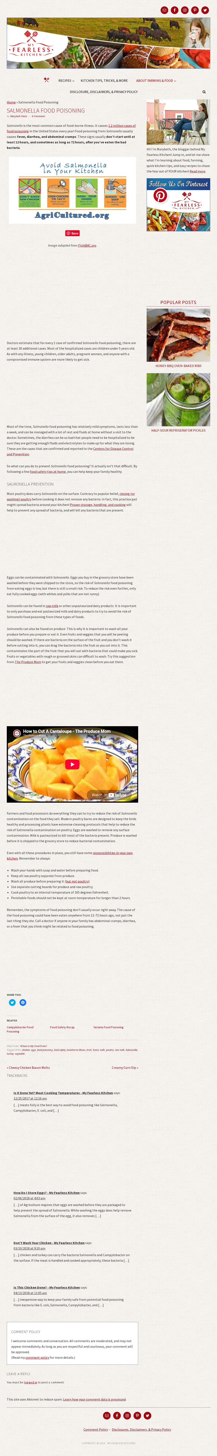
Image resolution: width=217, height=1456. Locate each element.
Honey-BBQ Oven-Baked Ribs (179, 366)
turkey (10, 1053)
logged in (30, 1382)
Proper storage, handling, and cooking (98, 505)
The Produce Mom (28, 662)
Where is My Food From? (33, 1046)
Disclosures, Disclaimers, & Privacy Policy (141, 1429)
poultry (110, 1050)
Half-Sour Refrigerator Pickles (178, 430)
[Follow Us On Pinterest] (178, 234)
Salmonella (131, 1050)
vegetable (20, 1053)
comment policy (37, 1357)
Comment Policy (95, 1429)
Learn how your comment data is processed (94, 1399)
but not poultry (77, 881)
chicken (26, 1050)
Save (74, 233)
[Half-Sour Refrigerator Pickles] (178, 399)
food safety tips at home (48, 471)
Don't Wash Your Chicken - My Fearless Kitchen (49, 1243)
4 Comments (38, 116)
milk (102, 1050)
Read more (197, 171)
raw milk (52, 606)
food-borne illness (76, 1050)
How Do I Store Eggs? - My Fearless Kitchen (47, 1193)
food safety (59, 1050)
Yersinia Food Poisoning (108, 1027)
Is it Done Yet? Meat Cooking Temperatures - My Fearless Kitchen (63, 1093)
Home (11, 102)
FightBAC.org (87, 245)
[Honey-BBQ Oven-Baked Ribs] (178, 335)
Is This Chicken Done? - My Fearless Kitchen (47, 1287)
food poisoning (45, 1050)
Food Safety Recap (62, 1027)
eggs (33, 1050)
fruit (89, 1050)
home (96, 1050)
